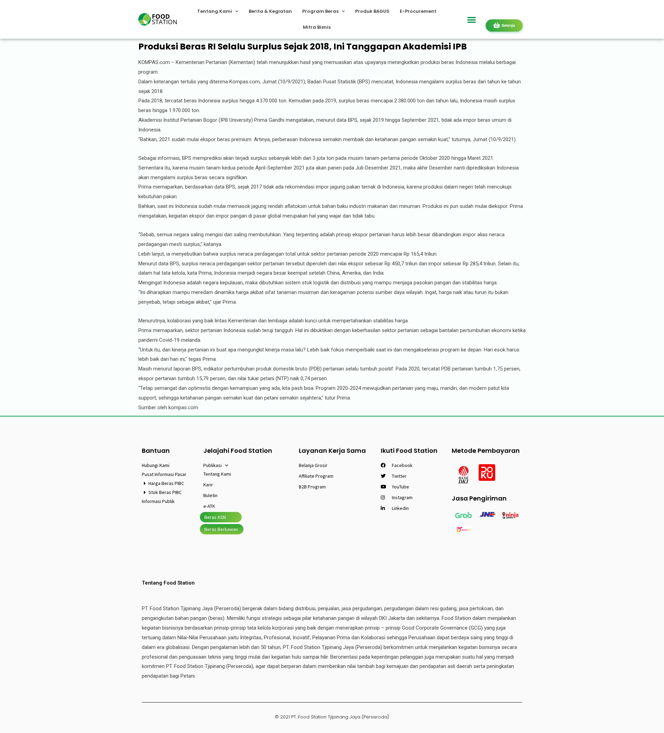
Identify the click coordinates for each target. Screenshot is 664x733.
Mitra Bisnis (317, 27)
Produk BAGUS (372, 11)
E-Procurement (418, 11)
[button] (472, 19)
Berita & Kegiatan (270, 11)
